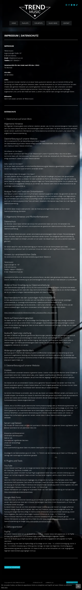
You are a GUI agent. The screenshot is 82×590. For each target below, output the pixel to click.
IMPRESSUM (56, 583)
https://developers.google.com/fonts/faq (55, 519)
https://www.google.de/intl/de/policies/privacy (18, 492)
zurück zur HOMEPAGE (12, 567)
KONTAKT (66, 23)
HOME (14, 23)
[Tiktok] (77, 5)
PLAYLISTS (25, 23)
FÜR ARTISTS (38, 23)
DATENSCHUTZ (39, 583)
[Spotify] (71, 5)
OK (78, 586)
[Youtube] (74, 5)
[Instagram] (66, 5)
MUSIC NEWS (53, 23)
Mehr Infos (4, 587)
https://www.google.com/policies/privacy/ (39, 521)
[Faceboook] (69, 5)
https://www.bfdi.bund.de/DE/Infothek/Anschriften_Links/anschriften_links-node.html (30, 313)
